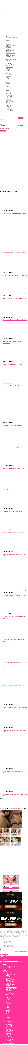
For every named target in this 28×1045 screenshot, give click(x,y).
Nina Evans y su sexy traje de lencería (14, 447)
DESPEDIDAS (9, 56)
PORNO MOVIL (10, 65)
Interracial (8, 81)
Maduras (8, 83)
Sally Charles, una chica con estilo (13, 532)
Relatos (4, 113)
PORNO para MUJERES (11, 59)
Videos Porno (6, 42)
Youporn (8, 68)
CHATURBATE (9, 67)
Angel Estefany (9, 97)
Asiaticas (8, 79)
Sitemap (5, 940)
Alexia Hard (8, 92)
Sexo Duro (8, 70)
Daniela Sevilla (9, 101)
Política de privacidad (8, 946)
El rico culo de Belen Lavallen (11, 386)
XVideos (8, 88)
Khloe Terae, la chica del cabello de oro (14, 298)
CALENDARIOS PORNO (12, 37)
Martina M (8, 106)
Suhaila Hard (9, 108)
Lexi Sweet (8, 111)
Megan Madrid (9, 102)
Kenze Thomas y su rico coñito (12, 685)
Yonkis (7, 77)
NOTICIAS (5, 41)
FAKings (8, 90)
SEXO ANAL (9, 47)
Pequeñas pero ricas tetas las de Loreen (14, 213)
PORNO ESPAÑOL (10, 55)
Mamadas (8, 85)
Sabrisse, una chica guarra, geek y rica (14, 252)
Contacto (5, 942)
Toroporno (8, 76)
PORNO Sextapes (10, 62)
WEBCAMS (6, 91)
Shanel (7, 99)
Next (4, 806)
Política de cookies (7, 945)
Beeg (7, 72)
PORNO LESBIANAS (11, 58)
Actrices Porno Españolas (9, 114)
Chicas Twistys (9, 39)
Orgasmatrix (8, 73)
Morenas (8, 86)
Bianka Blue (8, 100)
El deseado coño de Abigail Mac (12, 425)
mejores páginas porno (15, 808)
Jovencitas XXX (9, 78)
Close (1, 956)
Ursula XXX (9, 109)
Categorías (5, 938)
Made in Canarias (10, 64)
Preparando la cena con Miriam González (15, 320)
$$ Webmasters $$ (7, 941)
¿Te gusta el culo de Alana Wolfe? (13, 511)
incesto (7, 82)
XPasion (2, 808)
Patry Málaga (9, 95)
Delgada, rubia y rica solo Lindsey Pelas (14, 595)
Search (20, 118)
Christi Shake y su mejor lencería (12, 364)
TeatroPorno (8, 46)
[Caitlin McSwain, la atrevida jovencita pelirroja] (15, 604)
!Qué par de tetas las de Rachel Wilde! (14, 468)
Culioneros (8, 69)
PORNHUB (8, 51)
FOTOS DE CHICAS (8, 36)
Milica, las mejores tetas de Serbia (13, 489)
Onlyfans (8, 44)
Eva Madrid (8, 104)
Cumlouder (8, 49)
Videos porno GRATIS (11, 45)
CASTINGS (8, 54)
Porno (4, 35)
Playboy (7, 40)
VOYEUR (8, 63)
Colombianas (9, 74)
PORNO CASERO (10, 53)
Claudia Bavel (9, 96)
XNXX (7, 87)
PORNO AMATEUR (11, 50)
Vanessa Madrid (9, 110)
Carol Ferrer (8, 105)
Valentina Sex (9, 93)
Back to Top (3, 955)
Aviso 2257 (5, 944)
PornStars (8, 60)
